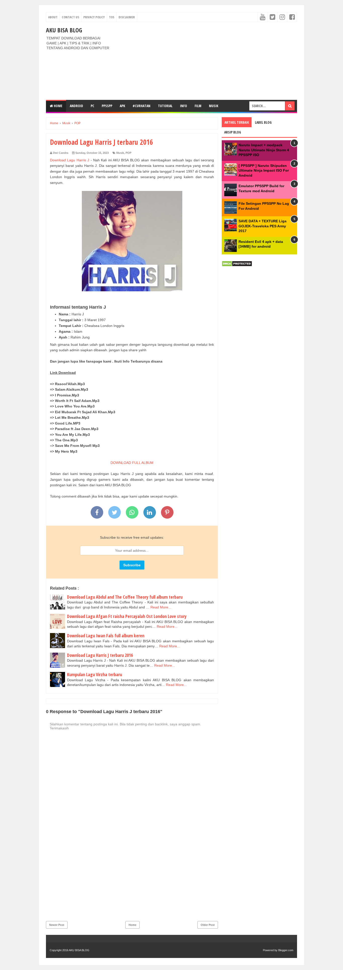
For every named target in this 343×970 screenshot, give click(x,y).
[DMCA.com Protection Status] (237, 265)
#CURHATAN (141, 105)
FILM (198, 105)
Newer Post (56, 924)
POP (128, 152)
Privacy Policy (94, 17)
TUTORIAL (165, 105)
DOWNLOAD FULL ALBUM (131, 463)
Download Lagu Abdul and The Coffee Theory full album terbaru (125, 597)
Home (57, 105)
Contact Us (70, 17)
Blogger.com (285, 950)
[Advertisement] (205, 61)
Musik (213, 105)
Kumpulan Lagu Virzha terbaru (94, 674)
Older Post (208, 924)
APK (122, 105)
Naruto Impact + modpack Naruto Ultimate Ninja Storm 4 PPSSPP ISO (264, 150)
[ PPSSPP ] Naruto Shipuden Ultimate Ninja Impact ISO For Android (264, 170)
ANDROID (76, 105)
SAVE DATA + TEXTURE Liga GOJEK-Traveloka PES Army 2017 (263, 226)
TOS (111, 17)
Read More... (160, 607)
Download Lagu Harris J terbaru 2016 (100, 655)
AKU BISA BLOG (64, 30)
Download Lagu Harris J (69, 160)
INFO (183, 105)
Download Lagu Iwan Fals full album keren (105, 636)
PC (92, 105)
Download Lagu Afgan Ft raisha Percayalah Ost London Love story (127, 616)
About (53, 17)
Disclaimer (127, 17)
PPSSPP (107, 105)
